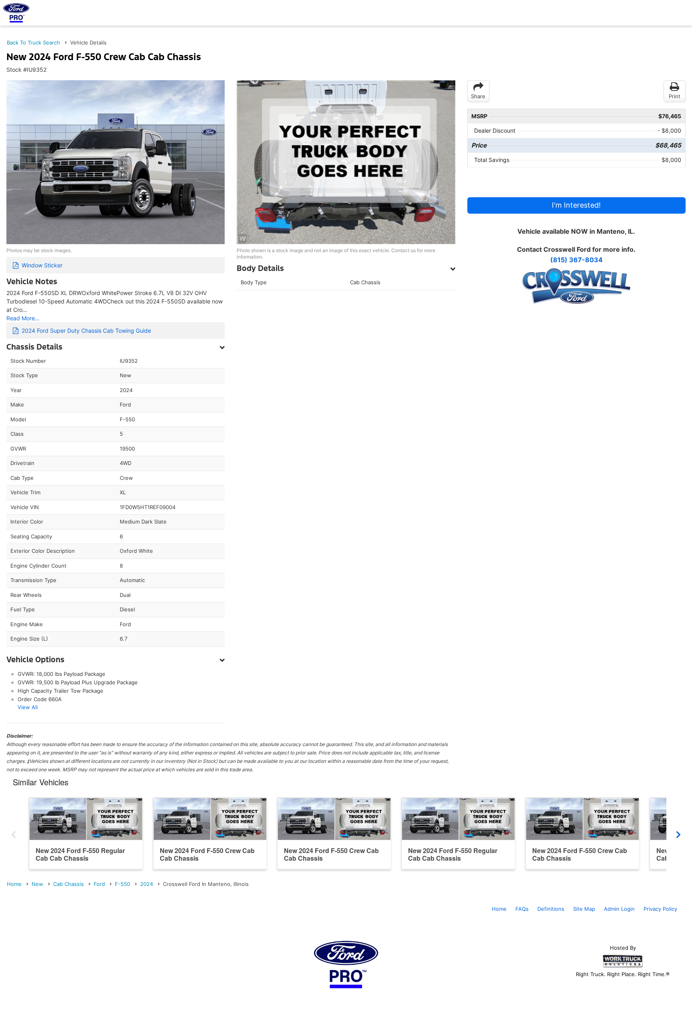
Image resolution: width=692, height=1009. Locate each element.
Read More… (23, 318)
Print (674, 96)
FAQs (522, 909)
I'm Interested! (576, 205)
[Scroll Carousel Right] (678, 833)
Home (499, 909)
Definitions (550, 909)
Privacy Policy (660, 909)
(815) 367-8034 (576, 260)
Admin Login (619, 909)
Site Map (584, 909)
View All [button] (28, 707)
